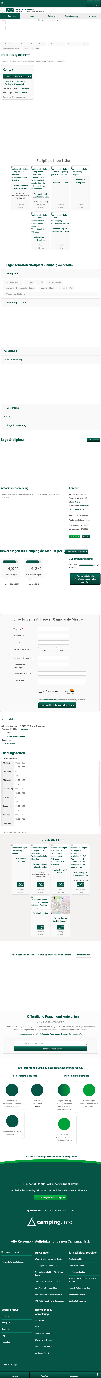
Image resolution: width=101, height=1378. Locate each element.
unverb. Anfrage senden (19, 76)
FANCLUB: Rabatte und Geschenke (49, 1301)
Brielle (77, 502)
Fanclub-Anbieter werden (79, 1288)
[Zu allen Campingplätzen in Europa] (50, 1228)
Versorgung (12, 408)
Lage (31, 16)
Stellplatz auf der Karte (15, 81)
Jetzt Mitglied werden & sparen (51, 1198)
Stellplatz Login (10, 1365)
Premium (96, 163)
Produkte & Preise (76, 1266)
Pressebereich (7, 1342)
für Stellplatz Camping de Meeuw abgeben (12, 1103)
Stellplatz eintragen (43, 1340)
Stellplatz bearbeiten (77, 1301)
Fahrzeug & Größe (16, 302)
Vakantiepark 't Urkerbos (40, 238)
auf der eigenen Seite (89, 1103)
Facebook (5, 1316)
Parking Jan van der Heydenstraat (60, 919)
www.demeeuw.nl (22, 93)
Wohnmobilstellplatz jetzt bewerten (85, 579)
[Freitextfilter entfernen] (89, 3)
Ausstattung (10, 351)
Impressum (39, 1320)
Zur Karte (7, 733)
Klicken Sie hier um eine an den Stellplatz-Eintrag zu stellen (51, 1034)
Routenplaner (94, 440)
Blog (3, 1336)
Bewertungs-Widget (77, 1294)
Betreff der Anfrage (22, 674)
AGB (37, 1327)
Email (15, 643)
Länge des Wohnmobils (23, 658)
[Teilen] (92, 1375)
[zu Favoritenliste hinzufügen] (3, 22)
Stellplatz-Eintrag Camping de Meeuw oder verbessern (64, 1105)
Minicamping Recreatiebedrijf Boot (60, 230)
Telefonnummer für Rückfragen (21, 666)
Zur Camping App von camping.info (49, 1294)
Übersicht (11, 16)
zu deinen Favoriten (43, 1353)
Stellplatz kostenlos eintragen (47, 1281)
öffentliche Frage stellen (51, 1049)
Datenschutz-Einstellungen (12, 1262)
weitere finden (37, 1103)
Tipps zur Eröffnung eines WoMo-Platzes (83, 1280)
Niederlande (79, 509)
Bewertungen (71, 16)
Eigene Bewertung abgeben (77, 551)
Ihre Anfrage (19, 680)
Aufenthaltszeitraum (22, 649)
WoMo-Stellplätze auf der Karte (48, 1259)
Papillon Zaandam (60, 183)
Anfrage (92, 16)
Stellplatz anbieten (76, 1259)
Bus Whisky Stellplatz (80, 181)
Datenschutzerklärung (50, 700)
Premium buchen (78, 1272)
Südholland (84, 506)
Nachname (18, 636)
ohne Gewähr (64, 954)
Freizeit (7, 416)
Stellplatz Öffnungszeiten (15, 84)
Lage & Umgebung (16, 425)
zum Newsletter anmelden (46, 1288)
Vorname (17, 629)
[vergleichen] (3, 28)
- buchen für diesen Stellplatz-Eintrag (64, 1137)
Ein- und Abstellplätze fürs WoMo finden (49, 1273)
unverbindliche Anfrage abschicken (57, 705)
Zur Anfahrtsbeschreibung (14, 736)
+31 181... (14, 88)
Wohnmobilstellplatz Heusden (20, 186)
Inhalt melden (83, 954)
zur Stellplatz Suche (2, 10)
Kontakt (86, 536)
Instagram (5, 1323)
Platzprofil (12, 273)
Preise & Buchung (13, 359)
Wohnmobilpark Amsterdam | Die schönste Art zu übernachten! (40, 196)
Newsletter (6, 1329)
